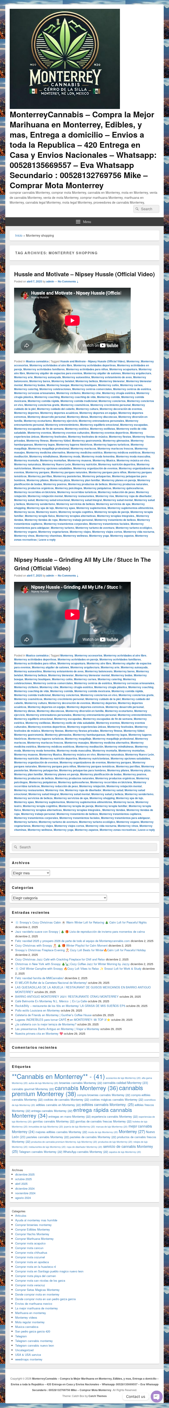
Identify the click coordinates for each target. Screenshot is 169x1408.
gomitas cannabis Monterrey (54, 1121)
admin (50, 281)
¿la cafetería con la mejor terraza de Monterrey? (45, 1024)
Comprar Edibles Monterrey (32, 1229)
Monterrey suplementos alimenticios (130, 508)
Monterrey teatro (46, 512)
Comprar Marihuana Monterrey (34, 1239)
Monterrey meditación (89, 746)
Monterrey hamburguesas (89, 735)
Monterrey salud (24, 500)
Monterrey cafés (108, 385)
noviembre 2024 (25, 1193)
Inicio (18, 235)
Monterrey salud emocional (53, 500)
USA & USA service (28, 1355)
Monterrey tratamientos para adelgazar (125, 818)
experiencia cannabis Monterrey (115, 1116)
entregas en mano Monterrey (69, 1116)
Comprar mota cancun (29, 1248)
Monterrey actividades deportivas (94, 365)
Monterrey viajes (80, 532)
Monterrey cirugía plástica (110, 687)
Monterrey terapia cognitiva (76, 512)
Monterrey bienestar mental (92, 675)
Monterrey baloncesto (98, 671)
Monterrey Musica (104, 460)
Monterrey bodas (34, 385)
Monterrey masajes (76, 743)
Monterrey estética (77, 429)
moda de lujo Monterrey (103, 1132)
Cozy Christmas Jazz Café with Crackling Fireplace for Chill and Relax (60, 959)
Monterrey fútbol (60, 440)
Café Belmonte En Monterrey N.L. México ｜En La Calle (51, 1001)
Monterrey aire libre (99, 663)
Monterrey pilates (38, 480)
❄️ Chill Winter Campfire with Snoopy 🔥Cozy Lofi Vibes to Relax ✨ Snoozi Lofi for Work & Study (78, 968)
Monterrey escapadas (134, 425)
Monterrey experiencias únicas (86, 727)
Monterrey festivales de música (88, 437)
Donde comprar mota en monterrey (37, 1294)
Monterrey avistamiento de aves (111, 377)
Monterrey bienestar (112, 381)
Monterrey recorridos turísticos (77, 492)
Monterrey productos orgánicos (34, 488)
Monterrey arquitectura (136, 373)
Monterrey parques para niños (108, 472)
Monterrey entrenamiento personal (94, 715)
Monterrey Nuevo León (56, 464)
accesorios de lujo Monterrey (123, 1078)
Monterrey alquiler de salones (102, 373)
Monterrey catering (26, 389)
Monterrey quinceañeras (128, 488)
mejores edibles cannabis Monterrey (61, 1132)
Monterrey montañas (53, 460)
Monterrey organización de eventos (95, 468)
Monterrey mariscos (83, 448)
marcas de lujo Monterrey (112, 1126)
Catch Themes (97, 1396)
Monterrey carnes (131, 385)
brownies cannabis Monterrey (80, 1083)
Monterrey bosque (58, 385)
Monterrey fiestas (120, 437)
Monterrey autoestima (76, 377)
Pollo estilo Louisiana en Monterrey (37, 1010)
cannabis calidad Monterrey (125, 1082)
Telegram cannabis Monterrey (40, 1152)
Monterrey (133, 361)
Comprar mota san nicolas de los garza (40, 1280)
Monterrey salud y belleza (107, 794)
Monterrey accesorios (88, 655)
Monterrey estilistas (102, 429)
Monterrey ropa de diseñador (133, 496)
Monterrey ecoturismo (38, 421)
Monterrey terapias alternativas (76, 516)
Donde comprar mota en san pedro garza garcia (45, 1299)
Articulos (20, 1215)
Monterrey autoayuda (47, 377)
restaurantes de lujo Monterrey (47, 1146)
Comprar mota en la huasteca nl (35, 1266)
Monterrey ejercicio (65, 421)
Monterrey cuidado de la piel (103, 699)
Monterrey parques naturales (69, 472)
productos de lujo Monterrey (115, 1141)
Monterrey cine (91, 393)
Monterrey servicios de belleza (75, 504)
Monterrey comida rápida (43, 401)
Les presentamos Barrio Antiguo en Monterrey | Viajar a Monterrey (57, 1029)
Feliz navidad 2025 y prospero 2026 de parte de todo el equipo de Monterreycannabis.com (72, 941)
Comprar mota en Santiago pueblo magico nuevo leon (49, 1271)
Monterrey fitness (37, 440)
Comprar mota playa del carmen (35, 1276)
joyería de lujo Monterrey (79, 1126)
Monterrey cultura (87, 409)
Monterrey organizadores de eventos (83, 762)
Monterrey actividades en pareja (78, 659)
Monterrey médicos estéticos (122, 452)
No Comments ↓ (68, 281)
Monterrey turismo (62, 528)
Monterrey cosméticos (75, 405)
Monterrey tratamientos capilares (120, 814)
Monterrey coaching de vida (78, 397)
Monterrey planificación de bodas (101, 774)
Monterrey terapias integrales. (116, 516)
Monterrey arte (23, 377)
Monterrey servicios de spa (113, 504)
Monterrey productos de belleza (88, 484)
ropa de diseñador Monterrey (84, 1146)
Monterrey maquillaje (78, 739)
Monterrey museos (79, 460)
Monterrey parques (38, 472)
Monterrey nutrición (84, 464)
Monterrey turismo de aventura (94, 528)
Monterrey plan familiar (85, 480)
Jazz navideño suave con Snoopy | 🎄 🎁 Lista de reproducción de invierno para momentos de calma (80, 931)
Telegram (21, 1336)
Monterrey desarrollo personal (47, 417)
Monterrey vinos (24, 536)
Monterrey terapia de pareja (111, 512)
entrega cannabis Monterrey (51, 1111)
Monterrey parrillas (40, 476)
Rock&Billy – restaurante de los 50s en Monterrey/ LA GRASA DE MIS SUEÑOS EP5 (70, 1006)
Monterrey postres (55, 484)
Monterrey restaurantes (79, 496)
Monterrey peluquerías (96, 476)
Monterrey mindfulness (43, 456)
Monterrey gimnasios (116, 440)
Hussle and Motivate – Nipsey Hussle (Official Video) (84, 274)
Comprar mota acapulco (30, 1243)
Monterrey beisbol (62, 381)
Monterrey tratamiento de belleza (115, 520)
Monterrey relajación (92, 786)
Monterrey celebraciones (55, 389)
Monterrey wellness (75, 536)
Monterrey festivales (54, 437)
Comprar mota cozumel (30, 1257)
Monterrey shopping (102, 798)
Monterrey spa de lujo (40, 508)
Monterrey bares (39, 381)
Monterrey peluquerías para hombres (82, 770)
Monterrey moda (70, 456)
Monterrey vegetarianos (53, 532)
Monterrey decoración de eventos (121, 409)
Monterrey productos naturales (128, 484)
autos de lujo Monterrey (43, 1083)
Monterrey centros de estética (132, 389)
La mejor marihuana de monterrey (36, 1308)
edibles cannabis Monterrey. (108, 1104)
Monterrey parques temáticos (96, 766)
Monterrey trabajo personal (76, 520)
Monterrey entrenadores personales (101, 421)
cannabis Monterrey (86, 1088)
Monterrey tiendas (113, 810)
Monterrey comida (108, 397)
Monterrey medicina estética (85, 452)
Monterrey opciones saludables (52, 468)
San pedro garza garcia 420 (32, 1331)
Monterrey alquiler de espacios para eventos (54, 373)
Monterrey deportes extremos (85, 707)
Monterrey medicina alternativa (45, 452)
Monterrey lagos (44, 444)
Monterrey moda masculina (133, 456)
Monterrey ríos (105, 496)
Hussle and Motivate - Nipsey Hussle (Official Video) (92, 361)
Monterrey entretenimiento (62, 425)
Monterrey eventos (39, 433)
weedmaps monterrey (28, 1359)
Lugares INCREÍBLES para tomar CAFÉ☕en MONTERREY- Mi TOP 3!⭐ (62, 1019)
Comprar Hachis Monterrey (32, 1234)
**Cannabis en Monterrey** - (58, 1076)
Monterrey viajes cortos (107, 532)
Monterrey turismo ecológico (134, 528)
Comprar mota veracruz (30, 1285)
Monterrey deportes (26, 413)
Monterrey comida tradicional (79, 401)
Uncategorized (24, 1350)
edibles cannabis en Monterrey (58, 1105)
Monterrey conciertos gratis (41, 405)
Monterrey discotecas (103, 417)
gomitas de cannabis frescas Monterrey (103, 1121)
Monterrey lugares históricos (74, 444)
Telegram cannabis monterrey (34, 1341)
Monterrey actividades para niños (87, 369)
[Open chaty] (157, 1396)
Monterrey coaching (47, 397)
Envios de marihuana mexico (33, 1303)
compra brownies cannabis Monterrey (103, 1095)
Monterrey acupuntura (123, 369)
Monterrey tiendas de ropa (41, 520)
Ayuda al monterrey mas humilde (36, 1220)
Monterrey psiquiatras (97, 488)
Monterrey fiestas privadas (82, 731)
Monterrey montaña (26, 460)
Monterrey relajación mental (45, 496)
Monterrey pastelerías (67, 476)
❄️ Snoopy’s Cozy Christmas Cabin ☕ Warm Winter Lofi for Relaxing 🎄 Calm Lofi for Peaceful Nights (81, 922)
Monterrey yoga (99, 536)
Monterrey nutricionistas (94, 758)
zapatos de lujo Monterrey (125, 1152)
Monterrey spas (65, 508)
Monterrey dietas (77, 417)
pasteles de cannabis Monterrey (93, 1137)
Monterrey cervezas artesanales (34, 393)
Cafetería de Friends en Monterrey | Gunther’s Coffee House (53, 1015)
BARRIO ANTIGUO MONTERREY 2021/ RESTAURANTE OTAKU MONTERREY (67, 996)
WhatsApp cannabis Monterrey (85, 1152)
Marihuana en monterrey (30, 1313)
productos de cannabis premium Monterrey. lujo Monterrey (64, 1141)
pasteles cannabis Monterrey (47, 1137)
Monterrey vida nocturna (138, 532)
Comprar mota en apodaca (32, 1262)
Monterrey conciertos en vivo (99, 695)
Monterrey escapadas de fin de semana (39, 429)
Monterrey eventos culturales (71, 433)
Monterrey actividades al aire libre (50, 365)
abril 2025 (21, 1183)
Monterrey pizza (60, 480)
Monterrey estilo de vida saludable (73, 723)
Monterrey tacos (24, 512)
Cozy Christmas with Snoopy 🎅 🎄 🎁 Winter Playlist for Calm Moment (61, 945)
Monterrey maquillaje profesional (48, 448)
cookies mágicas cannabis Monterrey (116, 1099)
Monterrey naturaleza (27, 464)
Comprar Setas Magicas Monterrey (37, 1290)
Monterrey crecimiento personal (110, 405)
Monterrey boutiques (84, 385)
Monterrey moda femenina (98, 456)
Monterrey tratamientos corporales (66, 524)
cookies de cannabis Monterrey (66, 1099)
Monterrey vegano (25, 532)
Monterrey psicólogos (68, 488)
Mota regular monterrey (30, 1322)
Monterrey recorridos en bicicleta (35, 492)
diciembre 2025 (25, 1174)
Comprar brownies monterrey (33, 1225)
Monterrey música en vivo (133, 460)
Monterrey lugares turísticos (111, 444)
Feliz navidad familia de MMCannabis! (39, 978)
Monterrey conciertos (112, 401)
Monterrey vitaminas (49, 536)
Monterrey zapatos (122, 536)
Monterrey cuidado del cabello (56, 409)
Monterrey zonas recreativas (118, 830)
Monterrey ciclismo (68, 393)
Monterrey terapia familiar (111, 806)
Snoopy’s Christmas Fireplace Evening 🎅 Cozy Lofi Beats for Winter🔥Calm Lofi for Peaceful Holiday (80, 950)
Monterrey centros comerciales (92, 389)
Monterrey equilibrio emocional (99, 425)
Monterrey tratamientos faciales (109, 524)
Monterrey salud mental (118, 500)
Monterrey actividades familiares (44, 369)
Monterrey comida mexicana (92, 691)
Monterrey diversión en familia (85, 711)
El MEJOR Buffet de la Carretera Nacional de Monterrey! (51, 982)
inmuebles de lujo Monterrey (46, 1126)
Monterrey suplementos (91, 508)
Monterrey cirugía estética (118, 393)
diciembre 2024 (25, 1188)
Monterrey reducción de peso (116, 492)
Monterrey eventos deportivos (110, 433)
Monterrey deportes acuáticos (59, 413)
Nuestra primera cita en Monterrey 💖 (39, 1033)
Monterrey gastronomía (86, 440)
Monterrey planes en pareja (119, 480)
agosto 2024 (23, 1198)
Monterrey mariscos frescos (115, 448)
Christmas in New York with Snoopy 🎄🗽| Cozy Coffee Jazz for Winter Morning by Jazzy (72, 964)
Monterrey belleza (86, 381)
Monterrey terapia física (40, 516)
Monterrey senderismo (40, 504)
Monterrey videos (26, 1317)
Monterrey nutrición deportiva (116, 464)
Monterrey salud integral (86, 500)
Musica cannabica (37, 361)
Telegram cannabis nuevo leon (34, 1345)
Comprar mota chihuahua (31, 1252)
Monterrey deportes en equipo (98, 413)
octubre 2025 (23, 1179)
